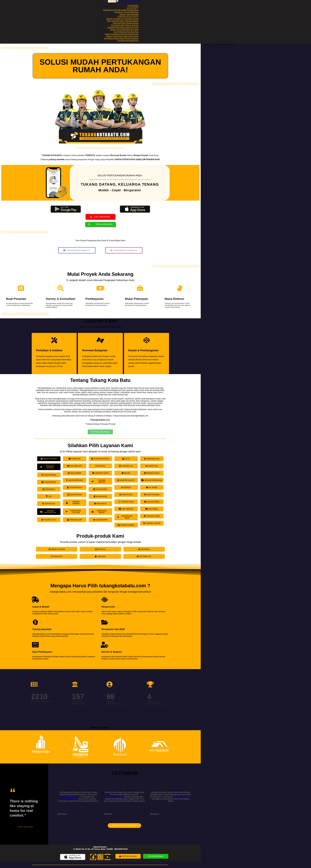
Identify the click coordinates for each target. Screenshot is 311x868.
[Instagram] (100, 857)
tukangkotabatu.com (71, 797)
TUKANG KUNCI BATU (127, 16)
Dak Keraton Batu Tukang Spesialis (124, 25)
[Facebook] (93, 857)
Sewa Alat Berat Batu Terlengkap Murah (122, 21)
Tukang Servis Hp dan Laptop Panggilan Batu (120, 10)
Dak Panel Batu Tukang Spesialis (125, 23)
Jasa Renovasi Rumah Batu (127, 40)
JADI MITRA (132, 5)
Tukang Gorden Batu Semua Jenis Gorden (122, 36)
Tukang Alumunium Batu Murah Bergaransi (121, 34)
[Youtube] (107, 857)
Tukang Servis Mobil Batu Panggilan (124, 30)
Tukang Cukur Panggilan (128, 14)
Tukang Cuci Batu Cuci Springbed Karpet (122, 19)
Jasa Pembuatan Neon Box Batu (126, 32)
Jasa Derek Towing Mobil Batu (126, 12)
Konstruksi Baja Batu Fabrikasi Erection (123, 27)
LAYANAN (132, 8)
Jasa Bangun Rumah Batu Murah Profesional (121, 38)
